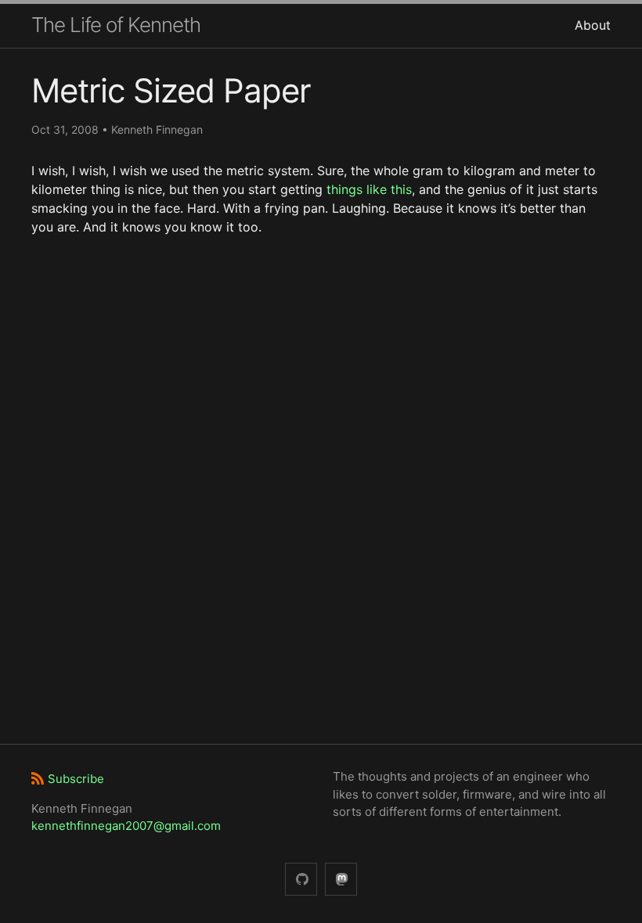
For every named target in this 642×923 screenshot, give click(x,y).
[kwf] (341, 879)
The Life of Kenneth (115, 25)
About (593, 25)
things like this (369, 189)
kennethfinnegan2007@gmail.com (126, 825)
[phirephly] (301, 879)
